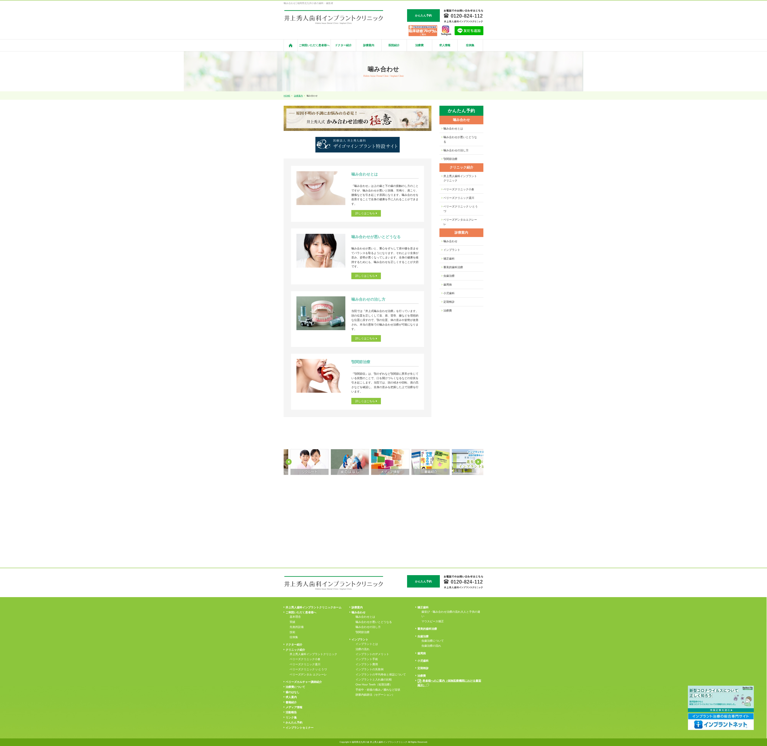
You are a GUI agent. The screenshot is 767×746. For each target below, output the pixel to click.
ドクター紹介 (343, 45)
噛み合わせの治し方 (456, 150)
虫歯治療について (432, 640)
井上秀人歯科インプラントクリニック (460, 178)
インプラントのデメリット (372, 654)
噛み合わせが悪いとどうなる (460, 139)
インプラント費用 (367, 664)
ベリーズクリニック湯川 (458, 197)
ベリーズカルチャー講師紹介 (304, 681)
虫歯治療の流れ (431, 645)
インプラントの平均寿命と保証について (381, 674)
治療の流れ (363, 649)
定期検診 (449, 301)
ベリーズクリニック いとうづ (460, 208)
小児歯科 (449, 293)
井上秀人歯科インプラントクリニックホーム (314, 607)
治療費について (295, 686)
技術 (292, 632)
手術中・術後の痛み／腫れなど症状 (378, 689)
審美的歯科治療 (453, 267)
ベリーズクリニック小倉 (458, 189)
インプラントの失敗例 (370, 669)
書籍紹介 (291, 702)
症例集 (470, 45)
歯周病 (447, 284)
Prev (289, 462)
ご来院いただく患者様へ (314, 45)
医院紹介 (394, 45)
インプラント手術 (367, 659)
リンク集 (291, 717)
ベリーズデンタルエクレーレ (460, 222)
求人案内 (291, 697)
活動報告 (291, 712)
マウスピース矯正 (432, 621)
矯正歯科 (449, 258)
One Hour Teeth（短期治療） (374, 684)
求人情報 (444, 45)
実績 (292, 621)
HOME (287, 96)
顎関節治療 (450, 158)
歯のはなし (293, 692)
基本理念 (295, 616)
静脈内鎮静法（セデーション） (375, 694)
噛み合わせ (461, 120)
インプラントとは (367, 643)
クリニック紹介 (461, 167)
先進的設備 (297, 626)
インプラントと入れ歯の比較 (374, 679)
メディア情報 (294, 707)
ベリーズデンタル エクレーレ (308, 674)
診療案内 (368, 45)
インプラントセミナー (300, 727)
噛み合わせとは (453, 128)
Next (478, 462)
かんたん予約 (294, 722)
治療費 (419, 45)
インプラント (451, 249)
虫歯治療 (449, 275)
